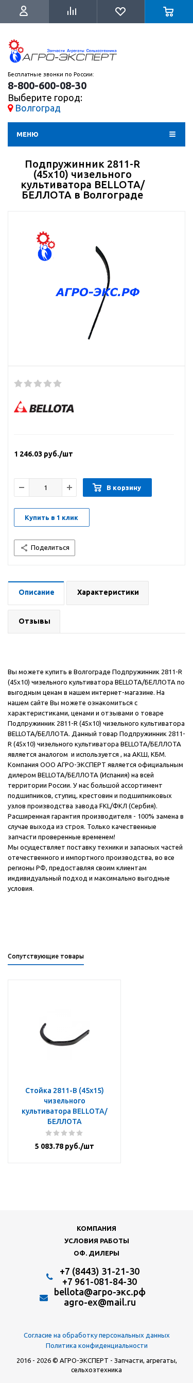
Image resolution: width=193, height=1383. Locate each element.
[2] (28, 384)
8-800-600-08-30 (47, 85)
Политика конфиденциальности (97, 1345)
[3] (38, 384)
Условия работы (96, 1240)
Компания (96, 1228)
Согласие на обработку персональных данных (97, 1335)
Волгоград (38, 108)
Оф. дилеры (96, 1253)
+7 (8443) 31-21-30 (99, 1271)
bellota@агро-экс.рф (100, 1292)
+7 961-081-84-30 (99, 1281)
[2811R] (96, 291)
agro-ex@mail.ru (100, 1302)
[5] (58, 384)
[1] (19, 384)
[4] (48, 384)
